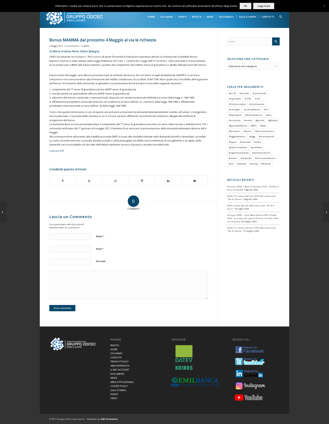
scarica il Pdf (56, 150)
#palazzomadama (238, 147)
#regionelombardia (239, 152)
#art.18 (232, 93)
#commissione (256, 104)
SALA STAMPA (118, 390)
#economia (234, 120)
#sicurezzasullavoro (265, 158)
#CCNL (248, 98)
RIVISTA (114, 345)
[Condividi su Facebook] (63, 181)
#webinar (266, 163)
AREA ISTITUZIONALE (122, 382)
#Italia (263, 125)
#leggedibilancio (237, 136)
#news (257, 142)
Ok (245, 6)
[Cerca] (280, 17)
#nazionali (245, 142)
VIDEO (113, 398)
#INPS (253, 125)
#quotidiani (256, 147)
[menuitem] (151, 17)
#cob (257, 98)
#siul (231, 163)
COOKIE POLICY (119, 386)
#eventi (248, 120)
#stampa (241, 163)
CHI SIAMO (116, 353)
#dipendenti (235, 115)
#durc (269, 115)
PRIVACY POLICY (119, 361)
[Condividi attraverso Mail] (195, 181)
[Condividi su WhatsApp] (115, 181)
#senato (233, 158)
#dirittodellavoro (253, 115)
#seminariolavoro (261, 152)
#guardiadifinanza (238, 125)
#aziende (244, 93)
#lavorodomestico (264, 131)
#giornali (260, 120)
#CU (266, 109)
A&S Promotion (109, 419)
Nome (100, 236)
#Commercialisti (237, 104)
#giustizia (273, 120)
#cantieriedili (259, 93)
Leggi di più (263, 6)
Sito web (100, 261)
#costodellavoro (252, 109)
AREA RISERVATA (119, 365)
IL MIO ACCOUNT (119, 369)
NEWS (86, 46)
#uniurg (254, 163)
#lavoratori (234, 131)
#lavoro (248, 131)
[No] (324, 6)
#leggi (252, 136)
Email (100, 248)
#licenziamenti (266, 136)
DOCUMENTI (117, 374)
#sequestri (246, 158)
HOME (113, 349)
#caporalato (235, 98)
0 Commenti (72, 46)
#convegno (234, 109)
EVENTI (114, 394)
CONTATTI (116, 357)
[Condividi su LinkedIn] (168, 181)
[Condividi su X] (89, 181)
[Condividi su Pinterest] (142, 181)
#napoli (232, 142)
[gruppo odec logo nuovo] (74, 17)
